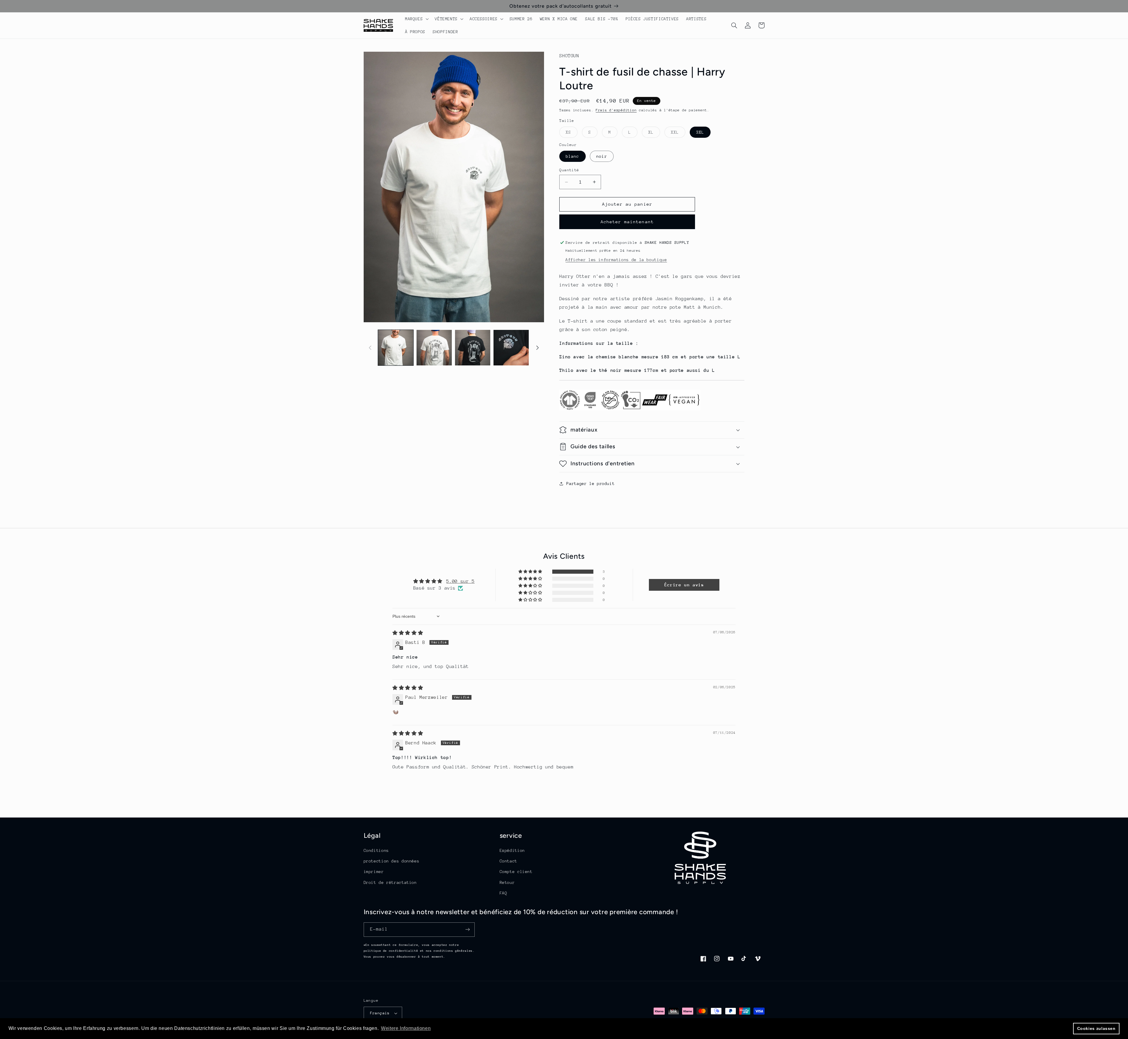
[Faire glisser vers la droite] (537, 347)
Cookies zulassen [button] (1096, 1028)
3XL (700, 132)
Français (380, 1013)
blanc (572, 156)
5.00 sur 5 (460, 581)
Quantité (569, 170)
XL (654, 134)
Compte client (516, 871)
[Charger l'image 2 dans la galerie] (434, 347)
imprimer (374, 871)
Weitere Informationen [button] (406, 1028)
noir (601, 156)
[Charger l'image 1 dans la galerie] (396, 347)
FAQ (503, 893)
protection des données (391, 861)
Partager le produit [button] (590, 483)
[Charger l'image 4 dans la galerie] (511, 347)
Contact (508, 861)
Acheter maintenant (627, 221)
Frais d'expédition (616, 110)
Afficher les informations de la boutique (616, 259)
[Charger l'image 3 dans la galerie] (473, 347)
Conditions (376, 850)
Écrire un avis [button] (684, 584)
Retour (507, 882)
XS (572, 134)
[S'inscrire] (467, 929)
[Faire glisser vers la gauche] (370, 347)
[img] (407, 633)
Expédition (512, 850)
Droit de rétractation (390, 882)
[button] (416, 18)
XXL (678, 134)
